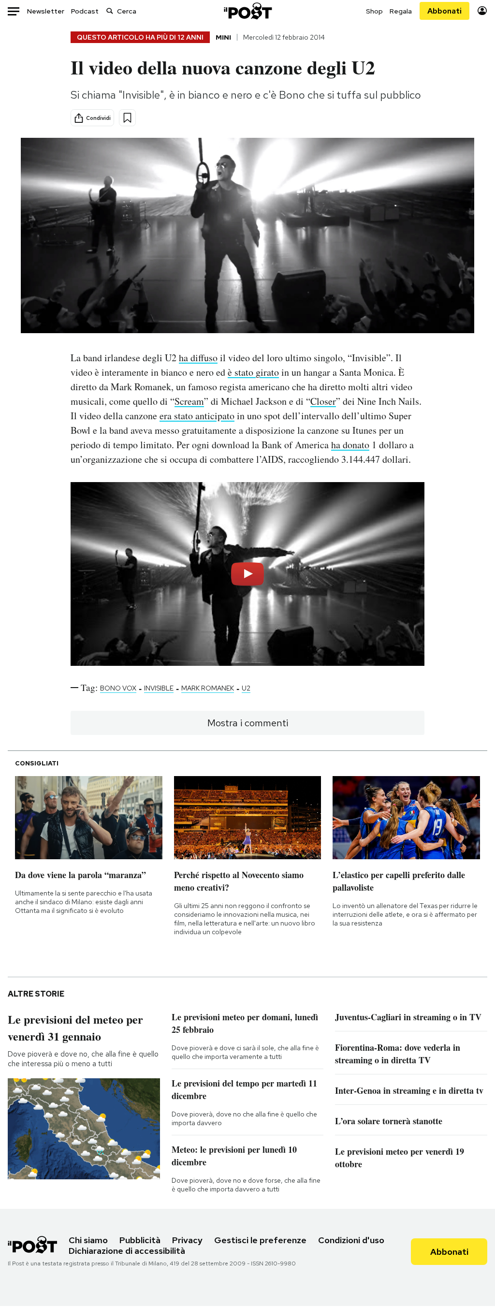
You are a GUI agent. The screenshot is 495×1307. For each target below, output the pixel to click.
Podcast (85, 11)
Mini (223, 37)
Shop (374, 11)
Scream (189, 401)
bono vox (118, 688)
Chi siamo (88, 1240)
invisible (159, 688)
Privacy (187, 1240)
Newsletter (45, 11)
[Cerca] (109, 11)
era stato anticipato (197, 415)
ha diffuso (198, 357)
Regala (401, 11)
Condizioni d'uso (351, 1240)
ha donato (350, 444)
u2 (246, 688)
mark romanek (207, 688)
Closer (323, 401)
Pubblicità (139, 1240)
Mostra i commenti (247, 723)
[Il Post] (247, 10)
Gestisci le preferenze (260, 1240)
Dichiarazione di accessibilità (127, 1250)
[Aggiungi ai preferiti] (127, 118)
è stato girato (253, 372)
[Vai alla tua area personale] (482, 11)
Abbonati (444, 11)
